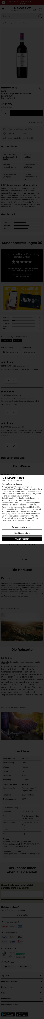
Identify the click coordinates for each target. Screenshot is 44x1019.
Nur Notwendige (22, 533)
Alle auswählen (22, 539)
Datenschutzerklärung (22, 516)
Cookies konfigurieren (22, 527)
